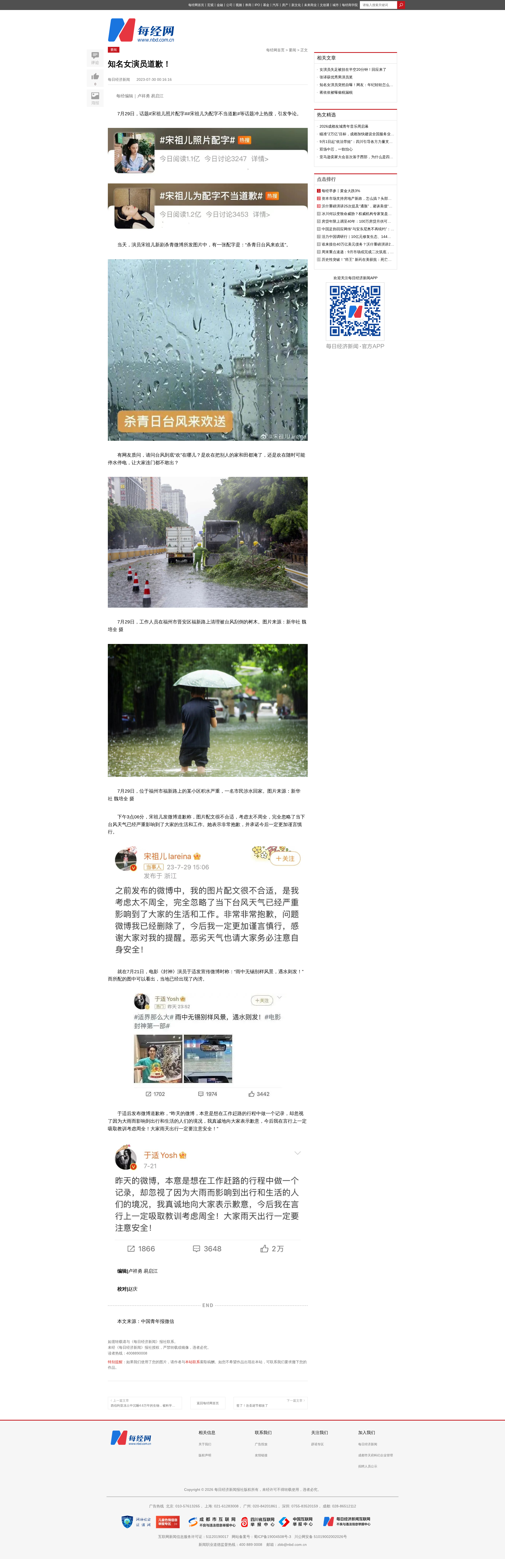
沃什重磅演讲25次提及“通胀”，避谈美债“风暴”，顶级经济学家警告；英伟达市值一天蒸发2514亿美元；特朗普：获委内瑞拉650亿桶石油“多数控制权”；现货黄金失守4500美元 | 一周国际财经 (357, 206)
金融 (220, 5)
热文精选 (326, 114)
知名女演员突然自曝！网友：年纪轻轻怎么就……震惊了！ (355, 85)
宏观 (210, 5)
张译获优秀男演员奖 (336, 77)
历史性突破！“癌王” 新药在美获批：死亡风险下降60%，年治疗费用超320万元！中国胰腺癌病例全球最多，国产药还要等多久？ (358, 259)
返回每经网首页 (208, 1403)
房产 (285, 5)
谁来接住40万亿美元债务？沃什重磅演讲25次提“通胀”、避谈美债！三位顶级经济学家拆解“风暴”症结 (358, 244)
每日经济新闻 (367, 1444)
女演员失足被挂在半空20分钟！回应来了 (353, 69)
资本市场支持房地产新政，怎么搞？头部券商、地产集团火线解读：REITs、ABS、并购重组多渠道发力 (358, 198)
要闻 (113, 50)
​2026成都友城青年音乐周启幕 (344, 126)
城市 (335, 5)
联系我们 (263, 1432)
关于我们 (205, 1444)
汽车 (275, 5)
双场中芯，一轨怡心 (336, 149)
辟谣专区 (317, 1444)
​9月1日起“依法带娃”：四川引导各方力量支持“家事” (356, 141)
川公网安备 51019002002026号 (320, 1537)
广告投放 (261, 1444)
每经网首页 (196, 5)
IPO (257, 5)
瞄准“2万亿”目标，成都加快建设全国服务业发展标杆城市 (357, 134)
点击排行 (326, 179)
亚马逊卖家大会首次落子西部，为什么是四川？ (355, 157)
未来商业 (310, 5)
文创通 (324, 5)
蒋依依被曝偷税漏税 (336, 92)
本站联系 (192, 1362)
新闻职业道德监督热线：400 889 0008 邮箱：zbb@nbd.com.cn (253, 1544)
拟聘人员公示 (367, 1466)
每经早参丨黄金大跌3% (341, 191)
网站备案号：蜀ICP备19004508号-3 (262, 1537)
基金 (266, 5)
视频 (239, 5)
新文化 (296, 5)
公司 (229, 5)
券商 (248, 5)
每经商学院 (350, 5)
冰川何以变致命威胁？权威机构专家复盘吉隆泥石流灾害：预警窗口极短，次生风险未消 (357, 214)
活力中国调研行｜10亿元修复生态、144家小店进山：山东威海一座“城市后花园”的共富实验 (358, 236)
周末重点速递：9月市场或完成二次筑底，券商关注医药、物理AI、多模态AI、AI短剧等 (358, 252)
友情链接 (261, 1455)
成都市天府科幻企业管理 (375, 1455)
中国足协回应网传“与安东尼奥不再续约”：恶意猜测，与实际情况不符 (358, 229)
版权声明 (205, 1455)
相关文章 (326, 58)
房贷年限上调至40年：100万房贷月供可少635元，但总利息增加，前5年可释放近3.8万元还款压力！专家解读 (358, 221)
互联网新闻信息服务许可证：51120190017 (194, 1537)
